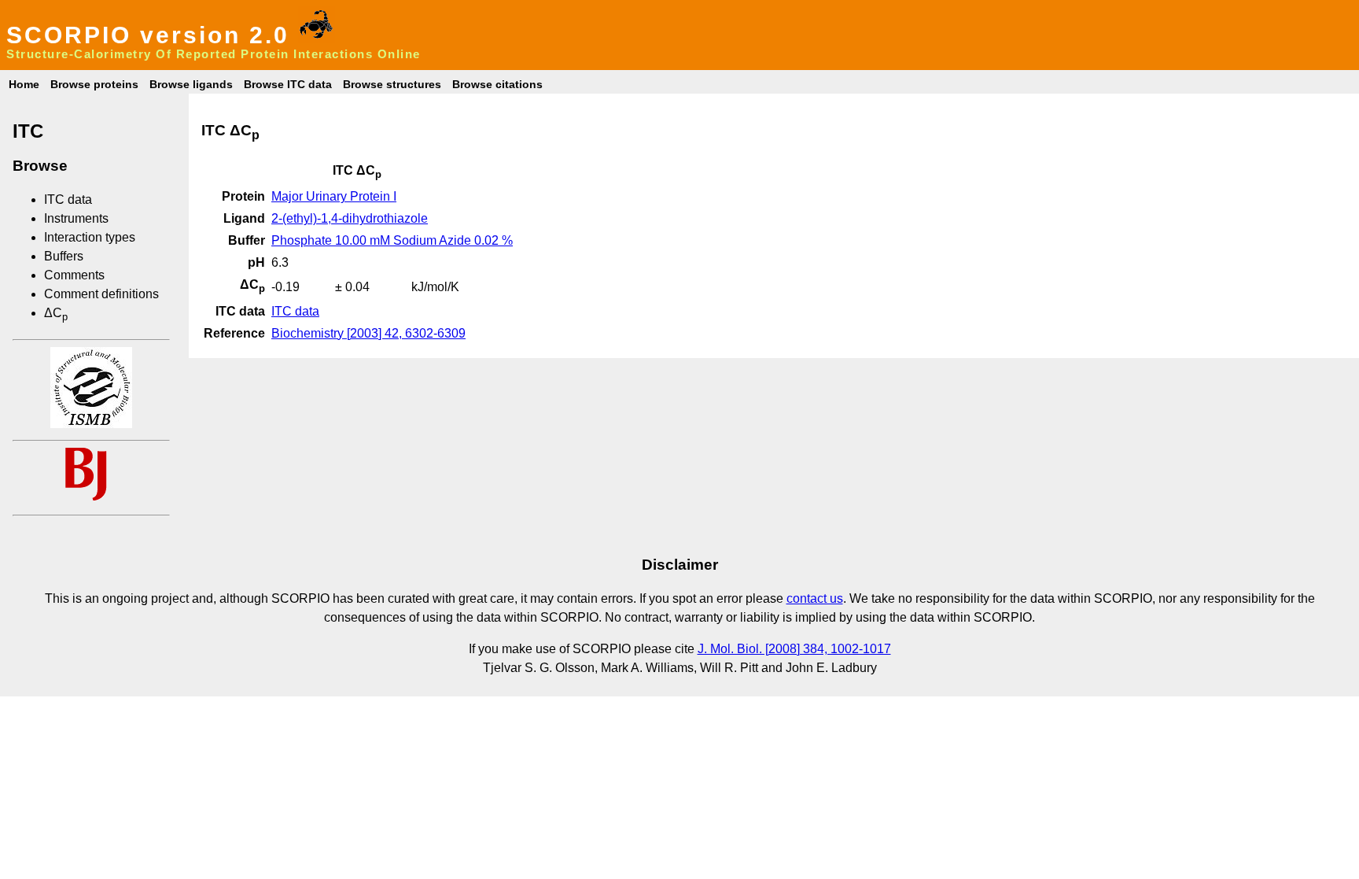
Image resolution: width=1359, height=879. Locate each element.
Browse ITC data (288, 84)
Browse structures (392, 84)
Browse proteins (94, 84)
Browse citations (497, 84)
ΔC (56, 312)
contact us (814, 598)
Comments (74, 275)
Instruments (76, 218)
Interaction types (89, 237)
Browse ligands (191, 84)
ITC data (68, 199)
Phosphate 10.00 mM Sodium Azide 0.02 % (392, 240)
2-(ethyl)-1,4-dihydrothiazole (349, 218)
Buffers (63, 256)
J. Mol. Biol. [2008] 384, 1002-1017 (794, 649)
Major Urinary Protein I (333, 196)
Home (24, 84)
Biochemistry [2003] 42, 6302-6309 (368, 333)
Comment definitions (101, 294)
